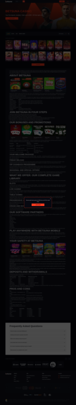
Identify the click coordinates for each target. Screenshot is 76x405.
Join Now (38, 204)
